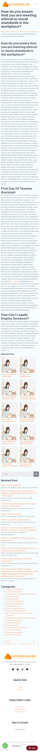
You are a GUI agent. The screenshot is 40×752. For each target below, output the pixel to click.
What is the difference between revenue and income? (19, 539)
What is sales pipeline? (11, 485)
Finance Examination (12, 596)
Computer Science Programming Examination (21, 594)
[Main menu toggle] (35, 4)
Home (3, 32)
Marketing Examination (13, 606)
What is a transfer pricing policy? (15, 519)
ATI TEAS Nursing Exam (14, 592)
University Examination (13, 635)
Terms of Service (20, 712)
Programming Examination (14, 632)
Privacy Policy (20, 709)
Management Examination (14, 604)
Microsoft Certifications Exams (16, 611)
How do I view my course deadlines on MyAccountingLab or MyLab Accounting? (19, 528)
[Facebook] (13, 669)
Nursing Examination (12, 625)
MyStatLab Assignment (13, 623)
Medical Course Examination (15, 608)
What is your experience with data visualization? (16, 559)
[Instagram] (22, 669)
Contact (20, 689)
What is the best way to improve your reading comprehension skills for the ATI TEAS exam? (19, 493)
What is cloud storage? (11, 514)
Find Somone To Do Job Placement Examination (23, 32)
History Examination (12, 599)
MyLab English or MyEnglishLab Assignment (20, 618)
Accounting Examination (14, 589)
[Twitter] (18, 669)
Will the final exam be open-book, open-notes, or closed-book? (19, 504)
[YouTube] (27, 669)
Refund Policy (20, 707)
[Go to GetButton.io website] (5, 750)
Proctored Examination (13, 630)
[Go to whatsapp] (5, 745)
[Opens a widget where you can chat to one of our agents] (32, 748)
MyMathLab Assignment (14, 620)
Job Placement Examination (15, 601)
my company (15, 281)
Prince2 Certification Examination (17, 628)
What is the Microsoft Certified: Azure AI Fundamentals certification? (19, 549)
